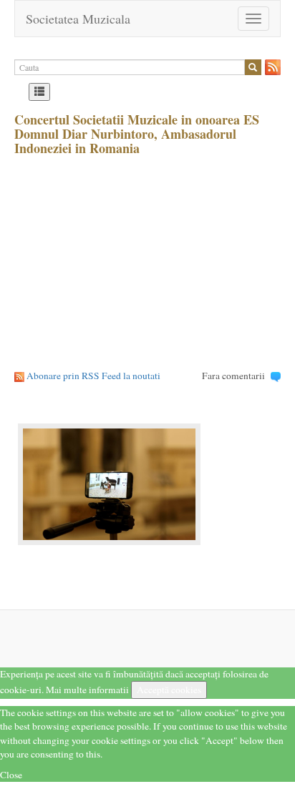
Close (11, 774)
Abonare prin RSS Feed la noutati (93, 375)
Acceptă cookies (169, 689)
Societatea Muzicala (78, 18)
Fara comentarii (233, 375)
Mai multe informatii (87, 689)
